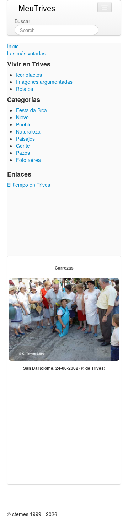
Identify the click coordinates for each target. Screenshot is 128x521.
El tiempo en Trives (28, 184)
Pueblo (24, 124)
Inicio (13, 46)
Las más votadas (26, 53)
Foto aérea (28, 159)
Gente (23, 145)
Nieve (22, 117)
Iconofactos (29, 74)
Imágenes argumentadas (44, 81)
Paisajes (25, 138)
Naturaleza (28, 131)
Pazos (23, 152)
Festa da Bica (31, 110)
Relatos (24, 88)
